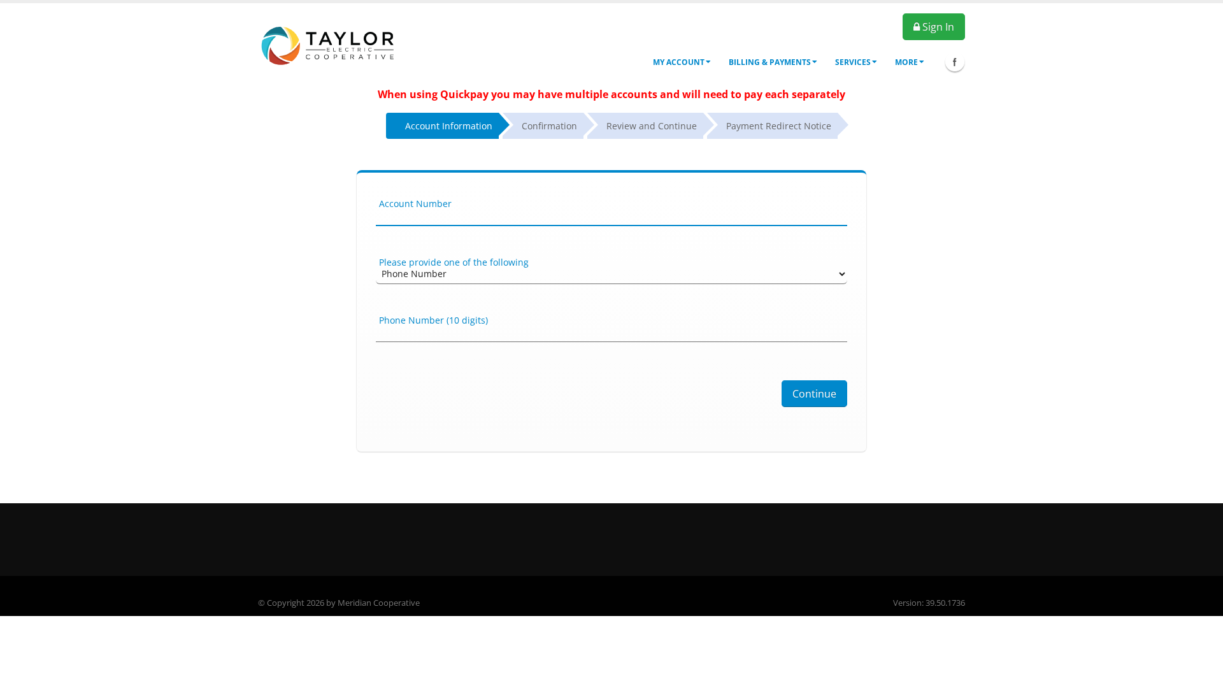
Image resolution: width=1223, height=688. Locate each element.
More (906, 62)
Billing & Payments (770, 62)
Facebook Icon (954, 61)
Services (853, 62)
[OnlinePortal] (329, 43)
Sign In (937, 27)
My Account (678, 62)
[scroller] (1201, 672)
